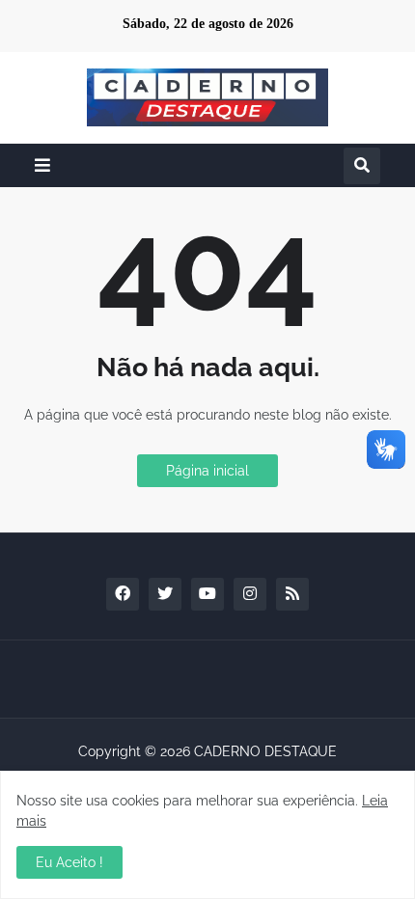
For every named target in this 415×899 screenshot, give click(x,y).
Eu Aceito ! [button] (69, 862)
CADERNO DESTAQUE (265, 751)
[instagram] (250, 594)
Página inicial (207, 470)
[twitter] (165, 594)
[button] (42, 165)
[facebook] (122, 594)
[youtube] (207, 594)
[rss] (292, 594)
